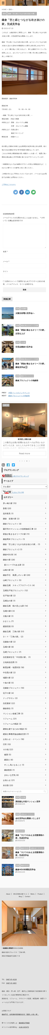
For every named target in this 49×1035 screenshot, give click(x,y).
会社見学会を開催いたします (27, 818)
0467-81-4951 (11, 983)
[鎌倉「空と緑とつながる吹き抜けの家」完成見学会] (27, 192)
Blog (20, 896)
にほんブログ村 (18, 492)
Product (40, 894)
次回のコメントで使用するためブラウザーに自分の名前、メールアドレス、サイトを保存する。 (24, 282)
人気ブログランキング (20, 476)
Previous (4, 432)
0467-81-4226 (11, 979)
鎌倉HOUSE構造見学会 (25, 869)
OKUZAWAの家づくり (20, 894)
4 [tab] (27, 461)
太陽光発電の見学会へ (24, 313)
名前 (5, 251)
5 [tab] (29, 461)
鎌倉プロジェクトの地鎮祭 (26, 380)
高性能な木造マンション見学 (27, 801)
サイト (5, 271)
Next (45, 432)
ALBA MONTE (24, 1027)
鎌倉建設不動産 (24, 1023)
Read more (24, 453)
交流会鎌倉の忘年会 (24, 347)
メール (6, 261)
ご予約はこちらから (9, 184)
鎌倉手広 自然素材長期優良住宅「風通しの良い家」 (20, 1014)
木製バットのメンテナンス (19, 393)
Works (32, 894)
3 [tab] (24, 461)
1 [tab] (20, 461)
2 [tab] (22, 461)
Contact (27, 896)
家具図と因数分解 (24, 439)
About (8, 894)
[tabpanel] (24, 430)
